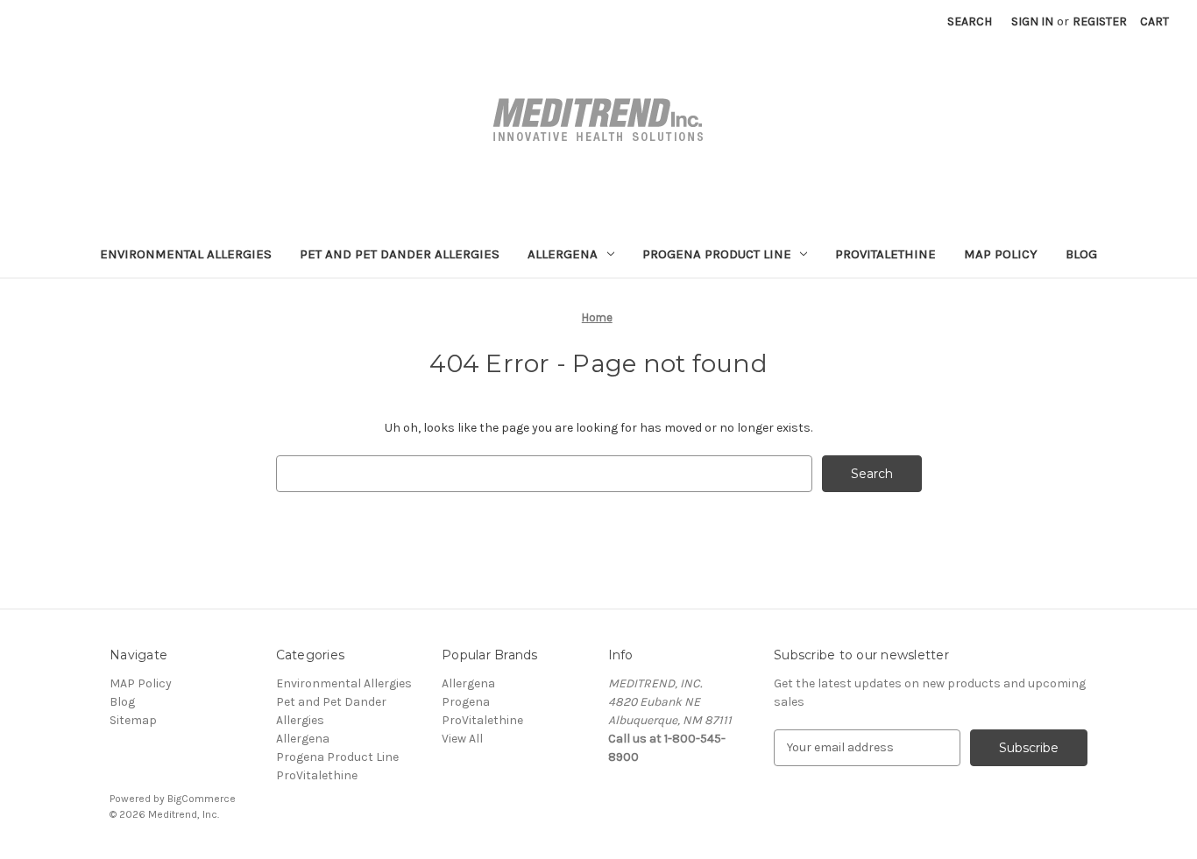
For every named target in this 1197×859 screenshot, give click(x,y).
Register (1100, 21)
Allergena (563, 254)
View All (462, 738)
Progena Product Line (716, 254)
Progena (466, 701)
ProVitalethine (885, 254)
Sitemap (133, 720)
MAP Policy (1001, 254)
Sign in (1032, 21)
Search (969, 21)
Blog (1081, 254)
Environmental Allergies (186, 254)
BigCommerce (201, 798)
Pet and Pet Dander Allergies (399, 254)
